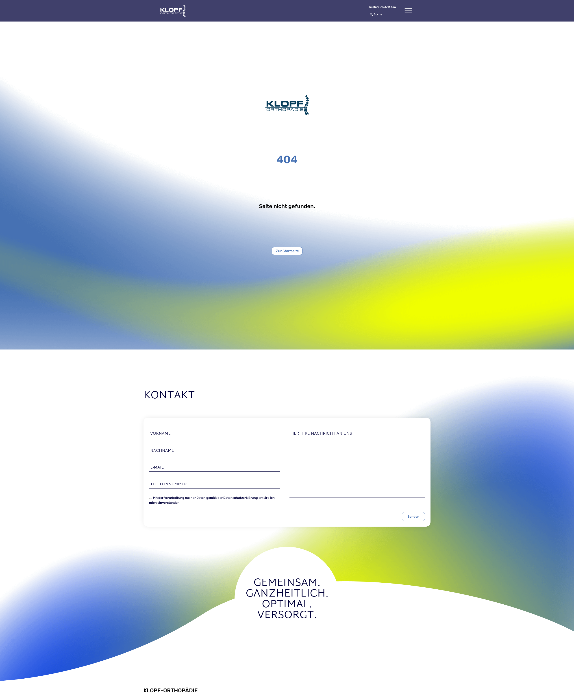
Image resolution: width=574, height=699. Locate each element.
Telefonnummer (168, 484)
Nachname (162, 451)
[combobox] (382, 14)
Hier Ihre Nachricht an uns (320, 434)
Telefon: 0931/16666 (382, 7)
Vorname (160, 434)
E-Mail (157, 467)
